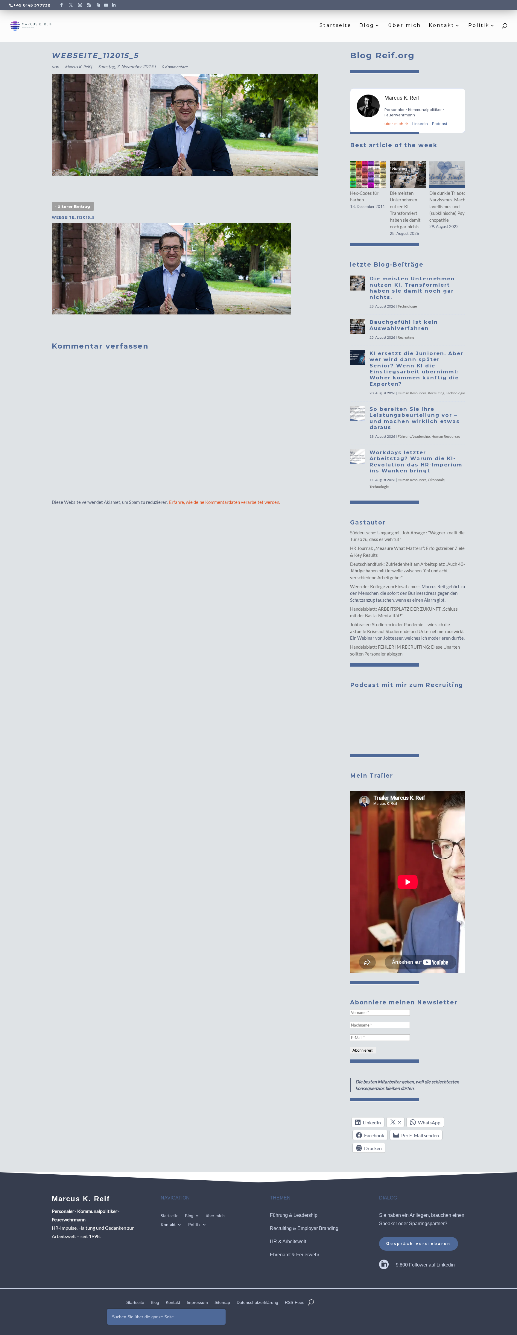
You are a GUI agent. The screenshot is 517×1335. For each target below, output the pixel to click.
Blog (366, 25)
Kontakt (441, 25)
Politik (478, 25)
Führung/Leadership (414, 436)
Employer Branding (317, 1228)
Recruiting (406, 337)
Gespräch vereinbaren (418, 1243)
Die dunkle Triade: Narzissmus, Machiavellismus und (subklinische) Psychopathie (447, 206)
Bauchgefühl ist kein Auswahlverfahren (403, 325)
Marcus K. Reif (77, 66)
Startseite (336, 25)
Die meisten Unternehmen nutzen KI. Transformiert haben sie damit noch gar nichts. (412, 288)
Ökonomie (436, 480)
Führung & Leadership (293, 1215)
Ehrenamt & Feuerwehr (294, 1254)
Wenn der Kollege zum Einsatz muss (385, 586)
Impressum (197, 1302)
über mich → (396, 123)
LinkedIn (420, 123)
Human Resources (412, 393)
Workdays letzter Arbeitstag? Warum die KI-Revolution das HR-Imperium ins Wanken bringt (415, 461)
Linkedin (446, 1264)
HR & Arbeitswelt (288, 1241)
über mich (404, 25)
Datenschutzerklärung (257, 1302)
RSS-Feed (295, 1302)
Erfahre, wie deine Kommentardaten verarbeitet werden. (224, 502)
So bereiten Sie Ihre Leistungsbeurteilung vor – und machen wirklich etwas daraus (414, 418)
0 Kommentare (175, 66)
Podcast (439, 123)
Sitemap (222, 1302)
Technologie (407, 306)
